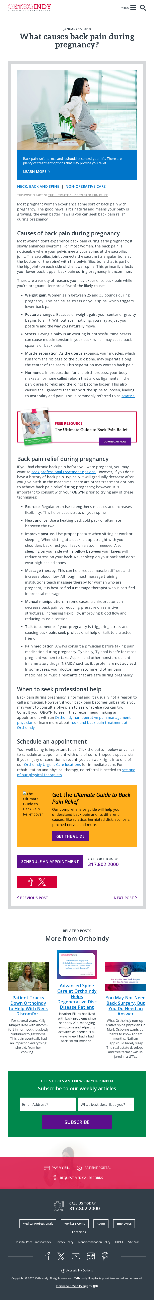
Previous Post (34, 898)
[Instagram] (91, 1256)
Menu (125, 7)
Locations (79, 1232)
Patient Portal (97, 1168)
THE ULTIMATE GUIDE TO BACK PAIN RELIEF (78, 195)
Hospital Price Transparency (33, 1242)
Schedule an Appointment (50, 861)
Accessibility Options (79, 1270)
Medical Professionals (38, 1223)
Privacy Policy (64, 1242)
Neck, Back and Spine (38, 186)
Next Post (124, 898)
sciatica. (128, 395)
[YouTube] (76, 1256)
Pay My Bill (61, 1168)
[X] (61, 1256)
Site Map (134, 1242)
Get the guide (70, 836)
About (101, 1223)
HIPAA (119, 1242)
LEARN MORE (35, 171)
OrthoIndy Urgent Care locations (52, 764)
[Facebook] (48, 1256)
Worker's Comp (74, 1223)
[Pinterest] (105, 1256)
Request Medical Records (81, 1178)
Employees (124, 1223)
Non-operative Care (85, 186)
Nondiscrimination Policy (94, 1242)
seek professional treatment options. (63, 471)
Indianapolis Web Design (72, 1286)
